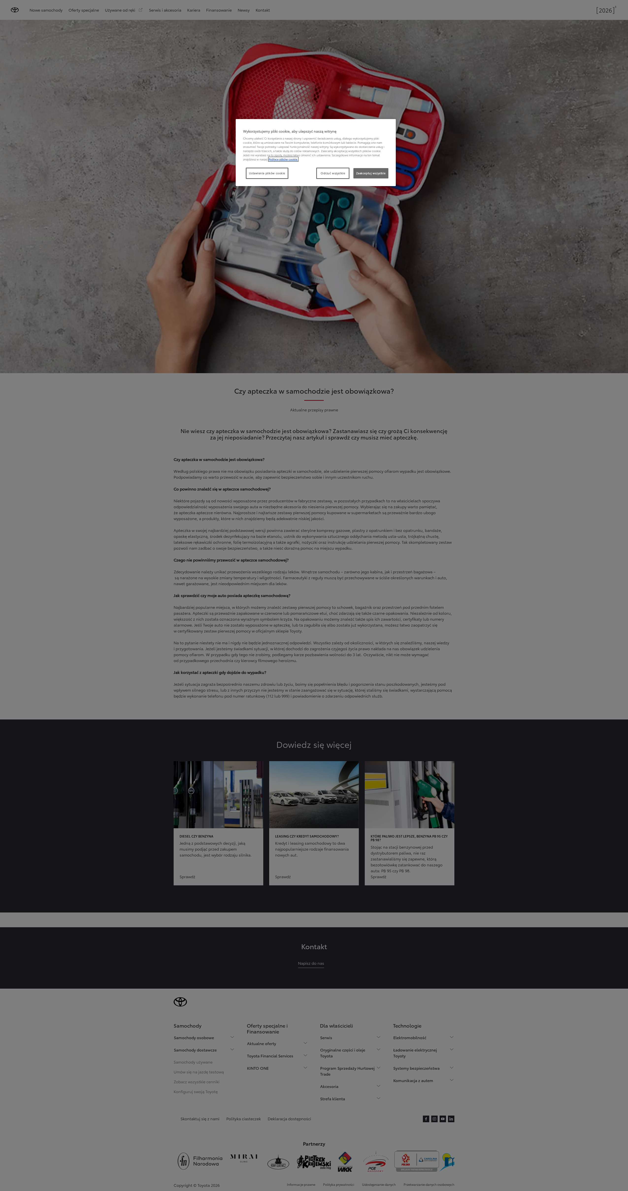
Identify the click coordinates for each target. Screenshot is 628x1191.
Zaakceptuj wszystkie (371, 173)
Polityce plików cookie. (283, 159)
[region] (316, 152)
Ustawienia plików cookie (267, 173)
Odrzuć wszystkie (333, 173)
